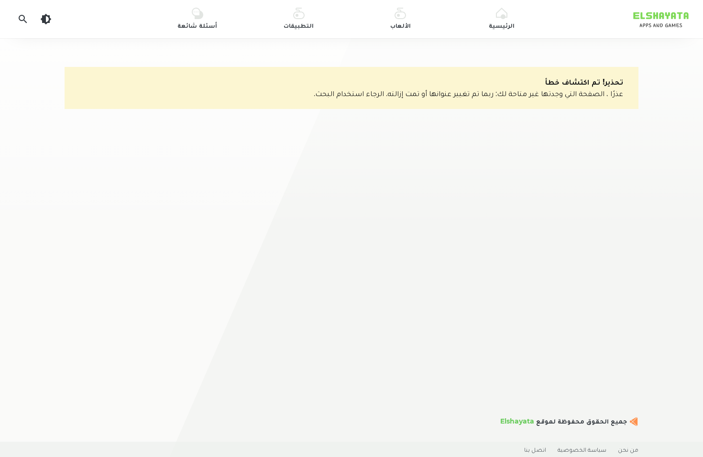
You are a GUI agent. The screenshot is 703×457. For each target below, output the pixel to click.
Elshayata (517, 421)
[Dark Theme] (45, 19)
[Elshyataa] (632, 421)
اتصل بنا (535, 449)
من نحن (628, 449)
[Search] (22, 19)
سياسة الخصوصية (582, 449)
